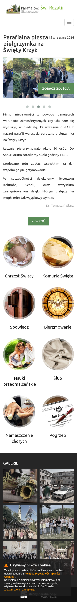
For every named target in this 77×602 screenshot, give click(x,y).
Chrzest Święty (19, 275)
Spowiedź (19, 327)
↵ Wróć (38, 221)
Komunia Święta (57, 275)
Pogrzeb (57, 435)
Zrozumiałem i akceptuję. (19, 589)
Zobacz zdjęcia (56, 88)
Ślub (57, 378)
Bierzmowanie (57, 327)
